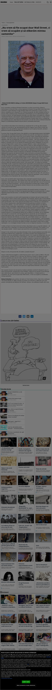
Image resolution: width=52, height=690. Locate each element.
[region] (26, 670)
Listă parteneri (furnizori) (6, 678)
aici (28, 664)
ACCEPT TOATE (26, 681)
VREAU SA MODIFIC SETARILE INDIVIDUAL (26, 685)
